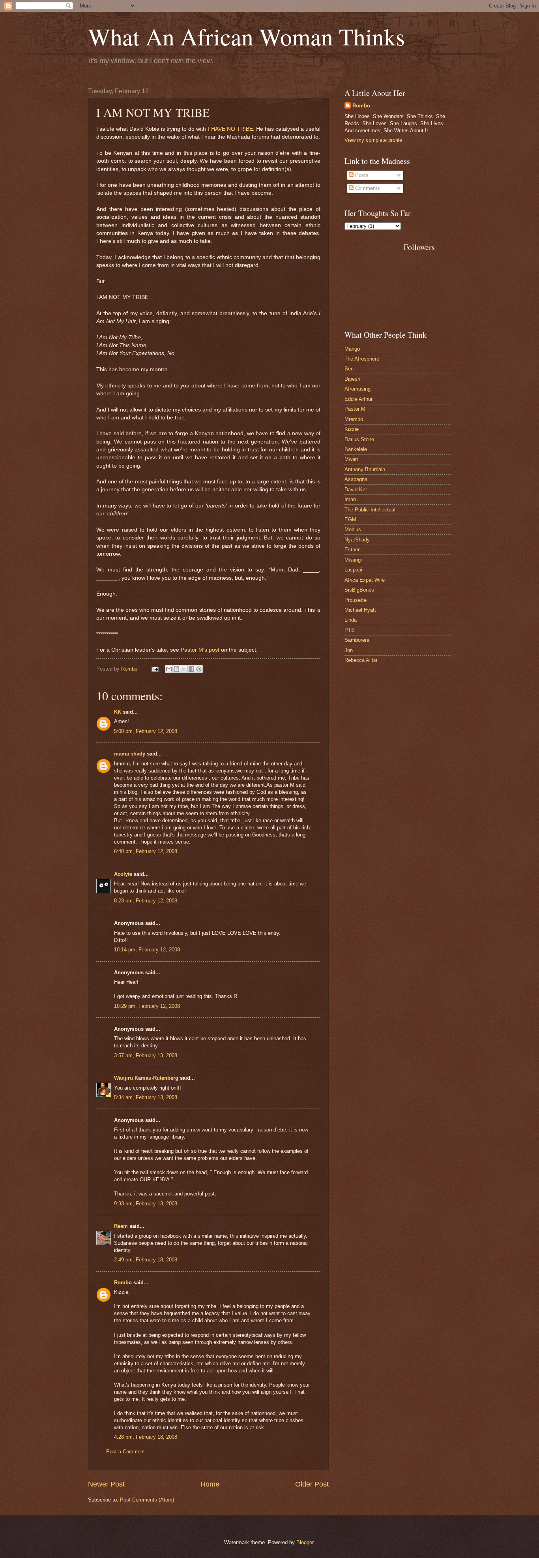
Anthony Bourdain (364, 469)
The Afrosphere (361, 359)
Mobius (352, 529)
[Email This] (169, 669)
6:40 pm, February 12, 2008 (145, 851)
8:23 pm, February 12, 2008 (145, 901)
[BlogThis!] (176, 669)
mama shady (129, 754)
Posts (361, 175)
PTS (349, 630)
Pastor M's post (201, 650)
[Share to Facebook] (191, 669)
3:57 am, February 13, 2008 (145, 1055)
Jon (348, 650)
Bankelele (355, 449)
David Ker (355, 489)
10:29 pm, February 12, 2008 (147, 1006)
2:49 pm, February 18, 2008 (145, 1260)
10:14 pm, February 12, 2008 (147, 950)
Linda (350, 620)
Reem (121, 1226)
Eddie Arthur (358, 399)
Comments (367, 188)
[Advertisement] (379, 271)
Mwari (351, 459)
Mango (352, 349)
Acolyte (123, 874)
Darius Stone (359, 439)
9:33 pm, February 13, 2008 (145, 1204)
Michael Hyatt (360, 610)
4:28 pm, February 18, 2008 (145, 1437)
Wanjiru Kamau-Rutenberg (146, 1078)
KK (117, 712)
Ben (349, 369)
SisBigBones (359, 590)
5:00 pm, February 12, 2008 (145, 731)
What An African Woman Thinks (246, 36)
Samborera (356, 640)
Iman (350, 499)
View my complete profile (373, 140)
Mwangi (353, 560)
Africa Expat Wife (364, 580)
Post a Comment (125, 1452)
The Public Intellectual (369, 510)
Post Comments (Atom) (147, 1500)
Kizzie (351, 429)
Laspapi (353, 570)
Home (209, 1484)
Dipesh (352, 379)
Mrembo (353, 419)
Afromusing (357, 389)
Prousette (355, 600)
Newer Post (106, 1484)
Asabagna (355, 479)
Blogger (304, 1542)
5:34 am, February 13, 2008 (145, 1097)
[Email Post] (154, 669)
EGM (350, 519)
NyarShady (357, 540)
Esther (351, 550)
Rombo (123, 1282)
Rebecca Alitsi (360, 660)
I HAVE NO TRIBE (230, 129)
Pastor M (354, 409)
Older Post (312, 1484)
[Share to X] (184, 669)
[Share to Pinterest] (199, 669)
